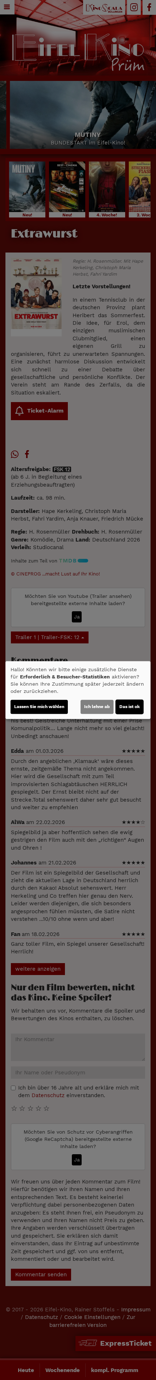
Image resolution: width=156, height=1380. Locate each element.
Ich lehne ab (97, 706)
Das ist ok (129, 706)
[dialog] (78, 690)
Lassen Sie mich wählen (39, 706)
